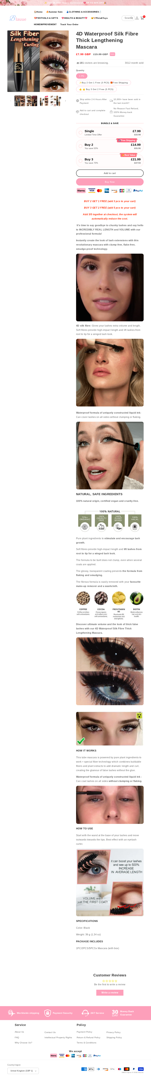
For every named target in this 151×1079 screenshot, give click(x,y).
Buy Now (110, 182)
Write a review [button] (109, 992)
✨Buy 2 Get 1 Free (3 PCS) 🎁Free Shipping (103, 82)
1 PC (81, 76)
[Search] (131, 18)
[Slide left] (10, 101)
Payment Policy (84, 1032)
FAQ (17, 1037)
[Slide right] (65, 101)
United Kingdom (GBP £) (21, 1071)
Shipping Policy (114, 1037)
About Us (19, 1032)
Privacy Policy (113, 1032)
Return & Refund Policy (88, 1037)
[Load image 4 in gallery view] (56, 101)
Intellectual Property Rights (58, 1037)
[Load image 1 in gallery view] (20, 101)
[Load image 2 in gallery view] (32, 101)
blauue (141, 1072)
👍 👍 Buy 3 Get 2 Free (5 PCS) (96, 89)
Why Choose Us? (23, 1042)
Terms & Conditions (86, 1042)
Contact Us (50, 1032)
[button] (142, 18)
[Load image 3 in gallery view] (44, 101)
